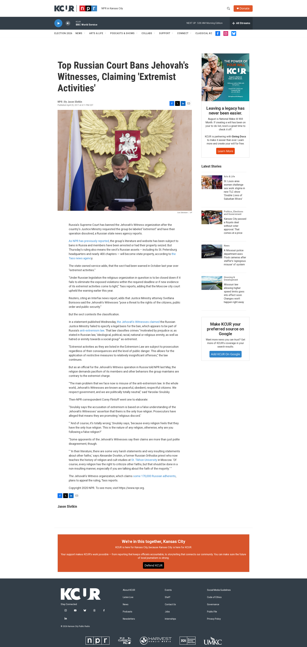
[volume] (68, 23)
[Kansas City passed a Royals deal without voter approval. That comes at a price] (211, 217)
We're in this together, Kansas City (153, 541)
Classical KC (203, 33)
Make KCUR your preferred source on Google (225, 329)
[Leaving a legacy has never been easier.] (225, 77)
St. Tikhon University (144, 460)
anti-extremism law (92, 330)
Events (168, 590)
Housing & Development (231, 278)
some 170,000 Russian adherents (154, 476)
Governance (213, 604)
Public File (212, 611)
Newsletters (129, 619)
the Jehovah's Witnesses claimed (138, 322)
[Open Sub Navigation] (84, 33)
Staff (167, 597)
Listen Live (128, 597)
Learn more (225, 151)
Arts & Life (96, 33)
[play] (58, 23)
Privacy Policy (214, 619)
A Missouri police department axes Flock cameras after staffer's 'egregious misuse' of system (235, 257)
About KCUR (129, 590)
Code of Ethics (214, 597)
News (78, 33)
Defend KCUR (153, 565)
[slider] (73, 23)
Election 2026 (63, 33)
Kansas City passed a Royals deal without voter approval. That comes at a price (235, 225)
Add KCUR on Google (225, 354)
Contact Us (170, 604)
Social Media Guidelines (219, 590)
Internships (170, 619)
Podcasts (127, 611)
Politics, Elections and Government (233, 212)
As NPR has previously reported (89, 241)
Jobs (167, 611)
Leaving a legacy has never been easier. (225, 110)
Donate (244, 8)
